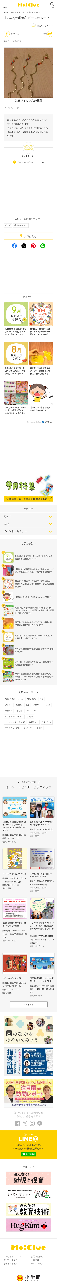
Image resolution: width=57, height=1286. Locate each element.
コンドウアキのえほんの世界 (14, 874)
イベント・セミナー (15, 531)
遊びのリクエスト (11, 1260)
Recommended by (34, 422)
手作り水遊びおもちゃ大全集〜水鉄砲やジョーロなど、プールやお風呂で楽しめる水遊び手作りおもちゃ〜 (34, 677)
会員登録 (35, 1260)
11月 (48, 705)
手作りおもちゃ (20, 225)
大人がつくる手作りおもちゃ (29, 12)
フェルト (8, 705)
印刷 (45, 34)
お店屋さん (33, 722)
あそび (13, 12)
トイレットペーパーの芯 (15, 722)
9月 (35, 711)
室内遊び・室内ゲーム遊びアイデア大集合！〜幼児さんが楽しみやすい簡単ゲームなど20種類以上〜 (34, 584)
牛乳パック (46, 722)
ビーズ (7, 225)
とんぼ (19, 711)
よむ (6, 523)
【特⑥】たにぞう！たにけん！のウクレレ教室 (41, 875)
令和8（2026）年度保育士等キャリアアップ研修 (14, 924)
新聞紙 (30, 716)
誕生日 (39, 728)
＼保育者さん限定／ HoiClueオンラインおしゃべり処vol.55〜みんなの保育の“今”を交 (14, 826)
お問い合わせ (37, 1256)
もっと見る (28, 1005)
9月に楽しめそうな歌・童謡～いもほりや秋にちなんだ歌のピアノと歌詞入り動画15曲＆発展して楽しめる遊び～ (34, 610)
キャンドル (28, 728)
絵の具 (19, 705)
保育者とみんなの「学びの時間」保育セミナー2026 (42, 823)
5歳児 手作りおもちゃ (14, 699)
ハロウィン (37, 705)
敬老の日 (8, 711)
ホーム (6, 12)
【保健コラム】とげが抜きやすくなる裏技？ (33, 597)
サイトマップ (37, 1263)
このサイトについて (12, 1256)
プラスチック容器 (12, 728)
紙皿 (27, 705)
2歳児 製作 (31, 699)
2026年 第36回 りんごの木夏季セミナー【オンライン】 (42, 979)
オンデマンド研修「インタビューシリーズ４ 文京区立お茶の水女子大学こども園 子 (42, 926)
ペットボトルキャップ (14, 716)
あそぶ (7, 516)
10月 (28, 711)
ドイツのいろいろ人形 (11, 978)
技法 (41, 699)
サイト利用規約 (10, 1263)
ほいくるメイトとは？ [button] (27, 162)
